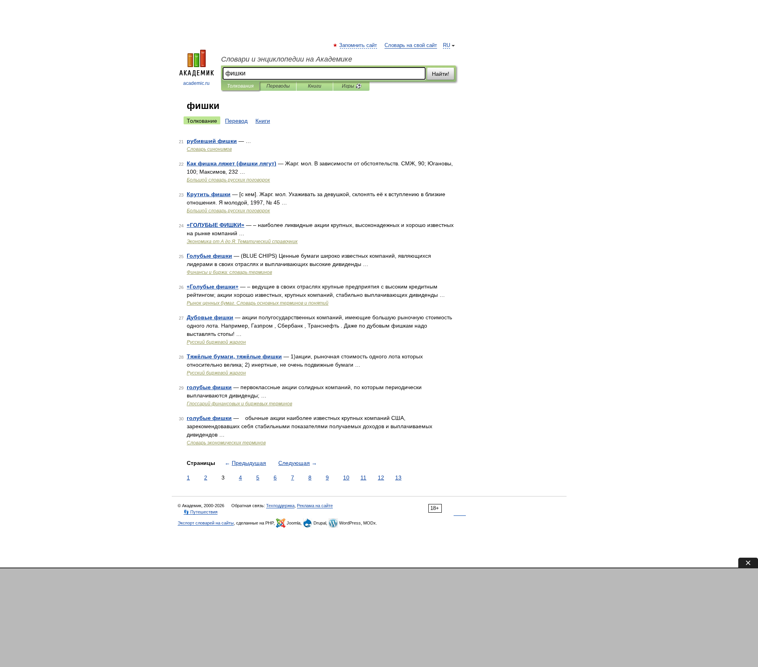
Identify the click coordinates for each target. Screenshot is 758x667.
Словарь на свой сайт (411, 45)
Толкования (240, 86)
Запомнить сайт (358, 45)
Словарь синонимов (209, 149)
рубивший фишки (212, 141)
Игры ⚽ (351, 86)
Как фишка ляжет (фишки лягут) (231, 163)
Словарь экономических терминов (226, 443)
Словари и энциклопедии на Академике (286, 59)
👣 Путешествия (201, 512)
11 (363, 477)
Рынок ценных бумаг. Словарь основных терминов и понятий (257, 303)
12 (381, 477)
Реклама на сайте (315, 505)
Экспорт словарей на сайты (206, 523)
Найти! (440, 74)
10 (346, 477)
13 (398, 477)
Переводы (278, 86)
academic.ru (196, 83)
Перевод (236, 121)
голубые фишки (209, 387)
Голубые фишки (209, 256)
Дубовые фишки (210, 317)
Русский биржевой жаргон (216, 342)
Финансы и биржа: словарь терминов (229, 272)
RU (446, 45)
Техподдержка (280, 505)
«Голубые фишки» (212, 286)
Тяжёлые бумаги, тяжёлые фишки (234, 356)
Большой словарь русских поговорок (228, 180)
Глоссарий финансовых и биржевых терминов (239, 404)
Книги (314, 86)
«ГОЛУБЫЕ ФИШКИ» (215, 225)
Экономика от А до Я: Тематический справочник (242, 241)
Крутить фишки (209, 194)
